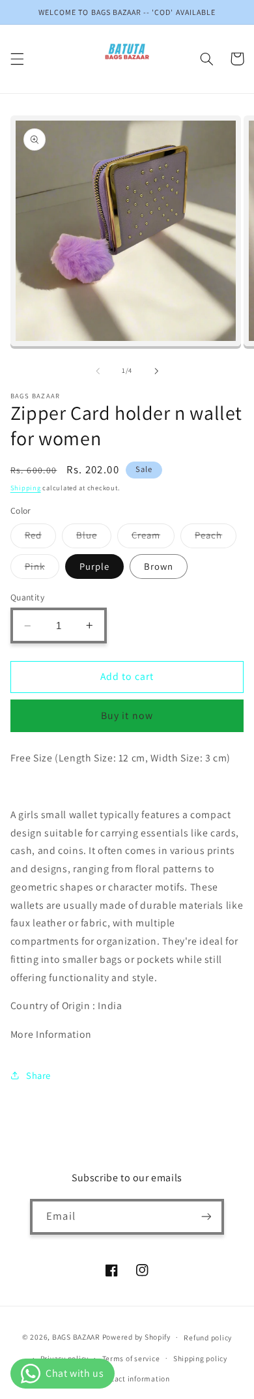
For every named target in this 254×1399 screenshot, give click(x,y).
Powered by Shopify (136, 1337)
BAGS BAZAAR (76, 1337)
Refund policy (208, 1337)
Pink (42, 569)
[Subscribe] (206, 1217)
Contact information (134, 1378)
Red (40, 538)
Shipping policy (200, 1358)
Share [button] (38, 1075)
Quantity (27, 597)
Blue (93, 538)
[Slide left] (97, 371)
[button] (17, 59)
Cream (153, 538)
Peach (215, 538)
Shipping (25, 487)
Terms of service (131, 1358)
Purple (94, 566)
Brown (158, 566)
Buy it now (127, 715)
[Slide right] (156, 371)
